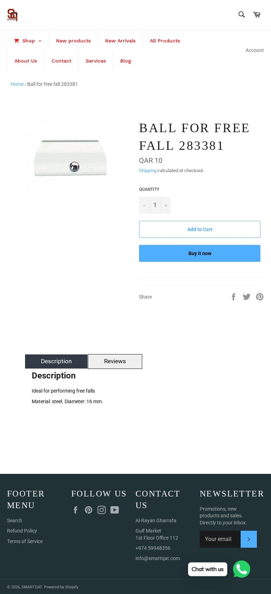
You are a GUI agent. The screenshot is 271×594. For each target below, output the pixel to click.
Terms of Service (25, 541)
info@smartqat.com (158, 558)
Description (56, 361)
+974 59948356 (153, 548)
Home (17, 84)
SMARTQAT (32, 587)
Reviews (115, 361)
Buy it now (199, 253)
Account (255, 50)
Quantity (149, 189)
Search (14, 520)
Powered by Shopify (61, 587)
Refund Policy (22, 531)
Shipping (147, 170)
